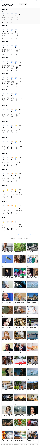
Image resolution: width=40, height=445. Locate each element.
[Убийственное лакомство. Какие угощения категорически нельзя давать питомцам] (20, 261)
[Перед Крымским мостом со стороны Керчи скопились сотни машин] (20, 412)
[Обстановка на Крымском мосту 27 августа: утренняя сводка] (32, 337)
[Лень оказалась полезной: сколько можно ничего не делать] (20, 311)
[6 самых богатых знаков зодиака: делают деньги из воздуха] (7, 249)
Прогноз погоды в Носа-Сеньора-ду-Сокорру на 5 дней (28, 234)
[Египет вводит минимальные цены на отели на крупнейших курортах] (20, 399)
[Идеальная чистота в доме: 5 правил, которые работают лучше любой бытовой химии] (32, 399)
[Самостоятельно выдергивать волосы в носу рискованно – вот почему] (7, 337)
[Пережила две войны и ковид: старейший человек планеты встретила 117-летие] (20, 299)
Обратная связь (29, 444)
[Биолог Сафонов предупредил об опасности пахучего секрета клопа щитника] (7, 412)
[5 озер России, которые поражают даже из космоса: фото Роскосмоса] (7, 374)
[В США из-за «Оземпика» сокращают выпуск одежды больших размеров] (32, 261)
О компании (3, 444)
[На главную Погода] (3, 1)
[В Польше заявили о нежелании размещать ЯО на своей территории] (20, 362)
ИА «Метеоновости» (37, 444)
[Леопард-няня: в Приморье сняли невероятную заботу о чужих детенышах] (20, 249)
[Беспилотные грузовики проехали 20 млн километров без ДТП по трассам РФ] (32, 387)
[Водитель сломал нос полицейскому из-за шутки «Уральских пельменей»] (32, 324)
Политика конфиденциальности (15, 444)
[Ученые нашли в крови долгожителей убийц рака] (20, 286)
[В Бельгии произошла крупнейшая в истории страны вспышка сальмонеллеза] (32, 349)
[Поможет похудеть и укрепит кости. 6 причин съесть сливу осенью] (20, 274)
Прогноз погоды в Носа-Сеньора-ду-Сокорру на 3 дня (11, 234)
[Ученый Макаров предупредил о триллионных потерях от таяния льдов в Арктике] (32, 286)
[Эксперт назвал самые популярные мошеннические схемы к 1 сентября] (20, 374)
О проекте (10, 444)
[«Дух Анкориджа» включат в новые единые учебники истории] (20, 349)
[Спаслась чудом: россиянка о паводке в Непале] (20, 387)
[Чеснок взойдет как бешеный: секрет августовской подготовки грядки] (7, 324)
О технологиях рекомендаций (23, 444)
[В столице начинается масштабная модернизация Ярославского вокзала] (32, 299)
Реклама (7, 444)
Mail (1, 444)
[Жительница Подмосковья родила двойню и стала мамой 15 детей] (20, 337)
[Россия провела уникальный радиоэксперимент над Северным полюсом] (32, 374)
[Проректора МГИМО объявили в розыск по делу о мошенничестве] (7, 274)
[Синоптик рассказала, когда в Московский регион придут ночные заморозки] (7, 399)
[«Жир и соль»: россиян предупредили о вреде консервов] (7, 311)
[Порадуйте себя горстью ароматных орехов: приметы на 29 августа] (7, 424)
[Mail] (1, 1)
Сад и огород (20, 235)
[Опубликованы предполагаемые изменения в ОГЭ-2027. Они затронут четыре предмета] (32, 424)
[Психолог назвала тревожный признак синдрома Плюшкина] (20, 324)
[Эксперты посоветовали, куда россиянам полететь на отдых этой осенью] (20, 437)
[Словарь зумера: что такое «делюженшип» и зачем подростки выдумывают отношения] (32, 437)
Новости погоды (14, 235)
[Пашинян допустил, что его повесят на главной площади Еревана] (7, 299)
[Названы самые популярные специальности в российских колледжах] (32, 311)
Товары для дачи (25, 235)
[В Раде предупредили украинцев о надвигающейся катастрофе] (7, 261)
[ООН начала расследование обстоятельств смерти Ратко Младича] (7, 349)
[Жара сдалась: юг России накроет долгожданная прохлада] (7, 362)
